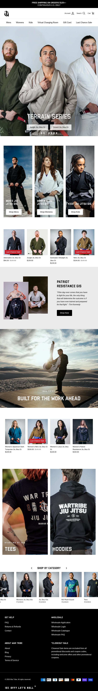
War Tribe (13, 677)
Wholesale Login (58, 624)
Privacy (8, 654)
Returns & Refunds (13, 624)
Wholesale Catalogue (60, 628)
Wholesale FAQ (58, 632)
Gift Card (67, 20)
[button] (41, 131)
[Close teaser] (35, 686)
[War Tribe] (7, 11)
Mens (8, 20)
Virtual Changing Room (48, 20)
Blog (7, 650)
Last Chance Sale (84, 20)
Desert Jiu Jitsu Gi (60, 125)
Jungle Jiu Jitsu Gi (37, 125)
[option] (49, 79)
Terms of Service (12, 658)
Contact (8, 628)
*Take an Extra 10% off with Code (49, 3)
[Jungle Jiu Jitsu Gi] (37, 240)
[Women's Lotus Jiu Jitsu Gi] (60, 429)
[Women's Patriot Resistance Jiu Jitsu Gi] (83, 429)
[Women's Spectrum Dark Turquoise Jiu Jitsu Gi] (15, 429)
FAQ (7, 620)
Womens (20, 20)
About (7, 646)
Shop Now (64, 311)
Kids (31, 20)
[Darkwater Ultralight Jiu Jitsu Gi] (60, 240)
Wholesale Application (60, 620)
